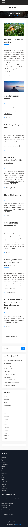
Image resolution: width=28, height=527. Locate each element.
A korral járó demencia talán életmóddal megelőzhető (14, 262)
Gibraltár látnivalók (8, 368)
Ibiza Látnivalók (7, 363)
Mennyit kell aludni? (12, 195)
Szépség (6, 430)
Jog (5, 410)
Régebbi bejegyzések (11, 336)
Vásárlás (6, 438)
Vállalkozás (6, 436)
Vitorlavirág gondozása (9, 374)
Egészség (8, 188)
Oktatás (6, 419)
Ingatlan (6, 408)
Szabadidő (6, 427)
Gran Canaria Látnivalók (9, 380)
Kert (5, 413)
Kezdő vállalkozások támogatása (12, 382)
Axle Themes (18, 524)
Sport (5, 424)
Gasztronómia (7, 405)
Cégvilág (6, 397)
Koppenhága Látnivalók (9, 385)
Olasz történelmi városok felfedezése (13, 360)
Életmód (8, 75)
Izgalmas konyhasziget (9, 366)
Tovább (8, 71)
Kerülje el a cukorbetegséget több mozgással (13, 160)
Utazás (5, 433)
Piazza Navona (7, 377)
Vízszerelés (7, 371)
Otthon (5, 422)
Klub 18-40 (14, 8)
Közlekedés (6, 416)
